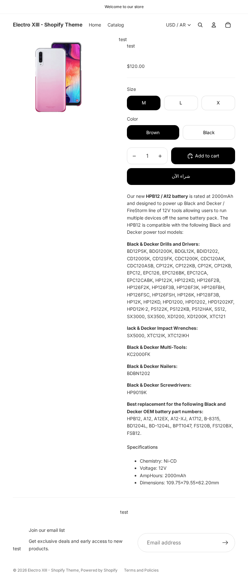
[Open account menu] (214, 25)
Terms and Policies (141, 570)
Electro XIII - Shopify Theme (53, 570)
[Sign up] (225, 543)
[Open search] (200, 25)
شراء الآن (181, 176)
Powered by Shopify (99, 570)
